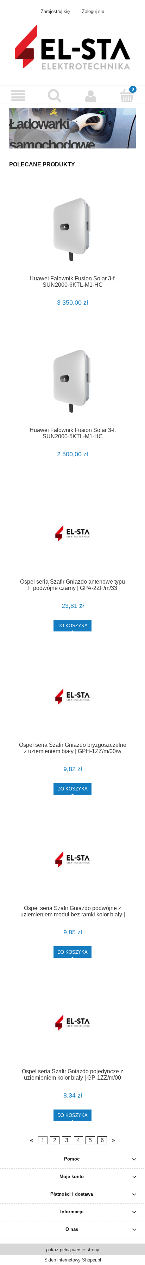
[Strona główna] (72, 46)
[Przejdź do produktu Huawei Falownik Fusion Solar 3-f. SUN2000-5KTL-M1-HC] (72, 382)
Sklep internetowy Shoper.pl (72, 1260)
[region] (72, 128)
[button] (18, 96)
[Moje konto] (90, 96)
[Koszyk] (127, 95)
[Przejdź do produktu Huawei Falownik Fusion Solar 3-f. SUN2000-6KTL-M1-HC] (72, 230)
